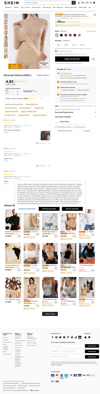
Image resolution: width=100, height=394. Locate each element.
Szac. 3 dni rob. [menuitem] (25, 7)
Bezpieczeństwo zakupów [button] (67, 87)
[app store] (85, 338)
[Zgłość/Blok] (49, 143)
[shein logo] (11, 2)
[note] (29, 237)
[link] (82, 2)
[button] (91, 3)
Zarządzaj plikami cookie (9, 385)
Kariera (5, 344)
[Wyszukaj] (74, 3)
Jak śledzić (18, 347)
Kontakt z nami (31, 340)
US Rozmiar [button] (65, 40)
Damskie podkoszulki (47, 11)
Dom (5, 11)
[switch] (41, 98)
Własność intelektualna (9, 388)
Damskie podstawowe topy (32, 11)
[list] (66, 337)
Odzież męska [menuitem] (83, 7)
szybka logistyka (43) (32, 104)
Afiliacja (5, 351)
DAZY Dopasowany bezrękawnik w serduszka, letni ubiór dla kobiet (68, 301)
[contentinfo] (75, 376)
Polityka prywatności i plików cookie (30, 383)
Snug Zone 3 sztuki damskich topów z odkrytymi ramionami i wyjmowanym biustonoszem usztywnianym (87, 299)
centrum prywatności (56, 364)
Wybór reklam (21, 388)
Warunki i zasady (22, 385)
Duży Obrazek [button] (91, 31)
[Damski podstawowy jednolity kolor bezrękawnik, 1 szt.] (50, 253)
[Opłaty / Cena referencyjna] (65, 22)
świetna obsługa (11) (25, 108)
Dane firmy (6, 337)
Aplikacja (87, 333)
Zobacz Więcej (50, 314)
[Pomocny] (37, 143)
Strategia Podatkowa (18, 359)
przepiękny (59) (38, 108)
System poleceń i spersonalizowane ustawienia (15, 390)
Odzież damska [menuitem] (36, 7)
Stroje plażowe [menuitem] (47, 7)
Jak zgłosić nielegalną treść (19, 356)
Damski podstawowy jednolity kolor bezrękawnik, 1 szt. (50, 265)
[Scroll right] (94, 7)
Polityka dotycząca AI (34, 385)
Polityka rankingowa (18, 362)
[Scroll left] (92, 7)
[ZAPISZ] (93, 59)
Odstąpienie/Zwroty (20, 340)
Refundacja (18, 343)
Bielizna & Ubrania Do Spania (16, 11)
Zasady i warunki (7, 342)
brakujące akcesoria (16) (39, 115)
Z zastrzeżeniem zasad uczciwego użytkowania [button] (73, 83)
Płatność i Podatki (31, 343)
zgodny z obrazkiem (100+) (28, 111)
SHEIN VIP (18, 353)
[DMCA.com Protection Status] (57, 381)
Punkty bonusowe (31, 345)
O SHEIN (5, 340)
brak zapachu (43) (10, 115)
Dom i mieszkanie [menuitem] (58, 7)
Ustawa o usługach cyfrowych (5, 348)
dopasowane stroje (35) (11, 111)
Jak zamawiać (18, 345)
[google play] (89, 338)
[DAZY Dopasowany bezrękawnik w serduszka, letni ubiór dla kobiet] (68, 287)
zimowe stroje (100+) (11, 108)
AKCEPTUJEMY (55, 372)
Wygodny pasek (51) (24, 115)
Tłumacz (6, 132)
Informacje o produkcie (18, 365)
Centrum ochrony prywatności (11, 383)
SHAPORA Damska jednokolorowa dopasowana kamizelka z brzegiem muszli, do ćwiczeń (68, 233)
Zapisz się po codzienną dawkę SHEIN (63, 342)
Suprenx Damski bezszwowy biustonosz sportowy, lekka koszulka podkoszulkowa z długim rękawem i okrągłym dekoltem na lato (87, 231)
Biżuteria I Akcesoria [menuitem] (71, 7)
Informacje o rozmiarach (18, 350)
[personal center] (79, 3)
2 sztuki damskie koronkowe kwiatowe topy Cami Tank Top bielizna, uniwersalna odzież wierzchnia (13, 265)
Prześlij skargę (7, 354)
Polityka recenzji (9, 84)
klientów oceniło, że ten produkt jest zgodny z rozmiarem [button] (73, 48)
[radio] (57, 35)
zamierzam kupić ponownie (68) (14, 104)
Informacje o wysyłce (18, 337)
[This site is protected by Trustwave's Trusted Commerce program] (52, 381)
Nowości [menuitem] (16, 7)
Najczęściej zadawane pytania (32, 337)
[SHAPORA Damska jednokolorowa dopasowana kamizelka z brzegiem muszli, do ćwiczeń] (68, 219)
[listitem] (13, 224)
